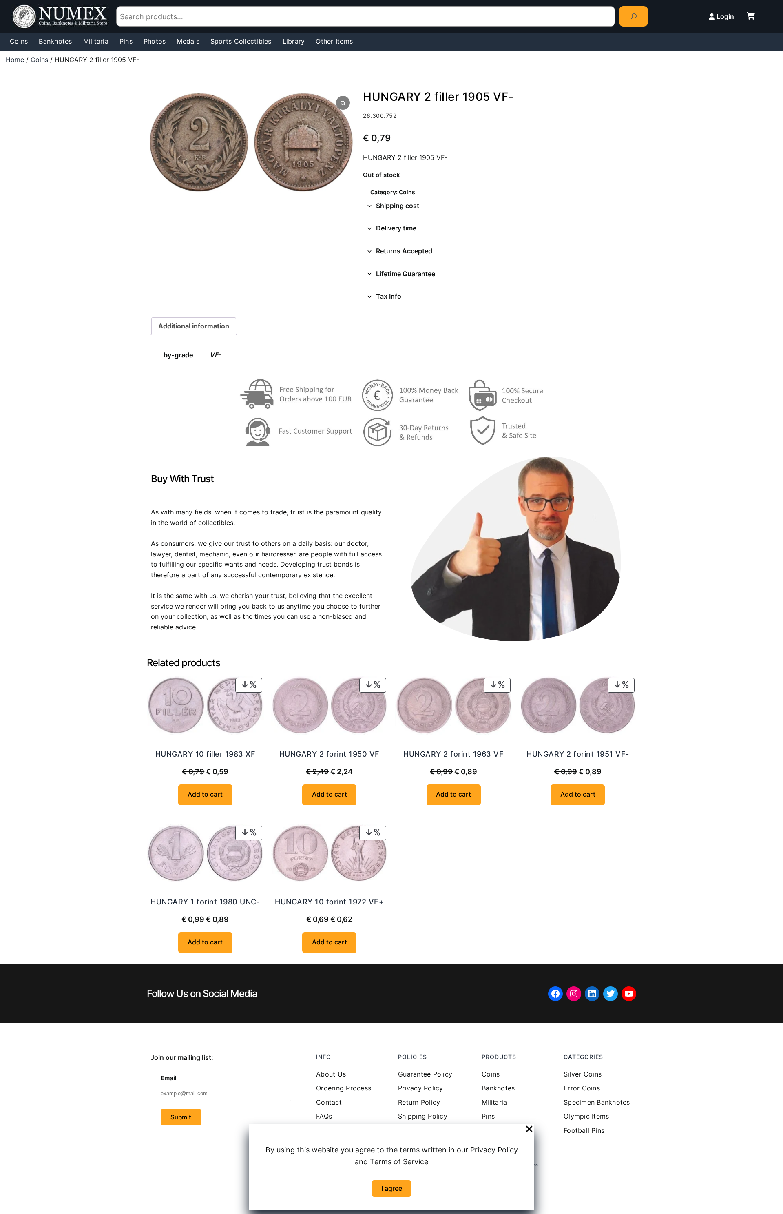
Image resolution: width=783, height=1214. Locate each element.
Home (15, 59)
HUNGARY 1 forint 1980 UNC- (205, 901)
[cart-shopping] (751, 16)
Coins (39, 59)
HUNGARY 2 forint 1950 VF (329, 754)
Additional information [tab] (193, 326)
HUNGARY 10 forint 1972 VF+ (329, 901)
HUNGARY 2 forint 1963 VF (453, 754)
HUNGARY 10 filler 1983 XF (205, 754)
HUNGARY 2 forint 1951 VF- (577, 754)
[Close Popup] (529, 1129)
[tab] (499, 206)
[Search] (633, 16)
